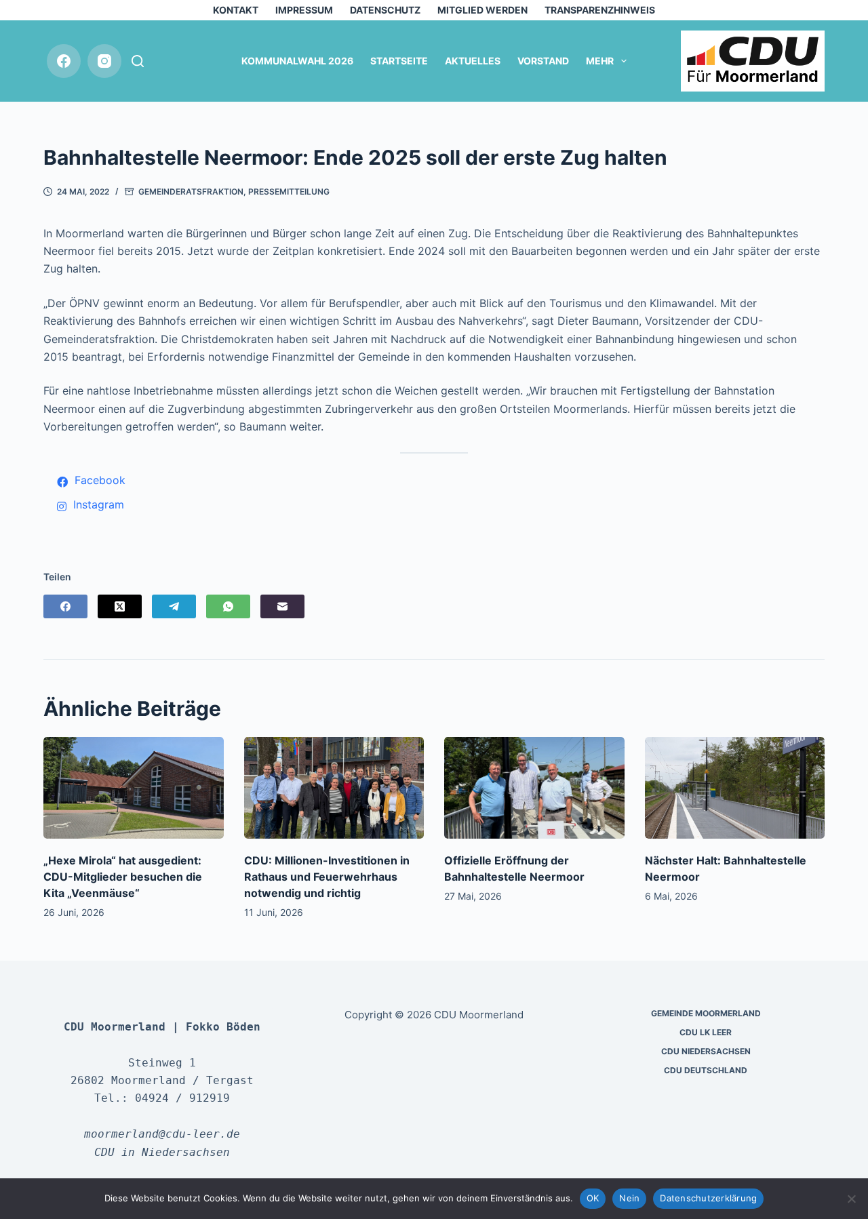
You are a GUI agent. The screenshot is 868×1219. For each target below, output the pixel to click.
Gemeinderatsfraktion (190, 191)
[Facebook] (64, 61)
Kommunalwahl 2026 (297, 60)
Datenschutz (385, 10)
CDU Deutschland (705, 1070)
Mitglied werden (482, 10)
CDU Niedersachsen (706, 1051)
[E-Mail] (282, 606)
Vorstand (543, 60)
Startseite (399, 60)
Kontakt (235, 10)
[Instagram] (104, 61)
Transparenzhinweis (600, 10)
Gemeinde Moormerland (706, 1013)
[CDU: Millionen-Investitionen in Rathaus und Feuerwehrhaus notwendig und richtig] (334, 787)
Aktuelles (472, 60)
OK (593, 1198)
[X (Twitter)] (120, 606)
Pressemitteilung (289, 191)
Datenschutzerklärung (708, 1198)
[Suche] (138, 61)
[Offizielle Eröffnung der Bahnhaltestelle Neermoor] (534, 787)
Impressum (304, 10)
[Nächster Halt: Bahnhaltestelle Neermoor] (735, 787)
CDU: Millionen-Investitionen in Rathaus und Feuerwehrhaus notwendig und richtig (327, 877)
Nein (629, 1198)
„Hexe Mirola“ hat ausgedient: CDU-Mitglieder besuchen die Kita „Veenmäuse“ (122, 877)
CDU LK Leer (705, 1032)
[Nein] (851, 1198)
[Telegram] (174, 606)
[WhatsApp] (228, 606)
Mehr (600, 60)
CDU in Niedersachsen (162, 1152)
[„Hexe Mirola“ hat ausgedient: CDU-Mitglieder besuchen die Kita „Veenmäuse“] (133, 787)
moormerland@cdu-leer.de (162, 1133)
